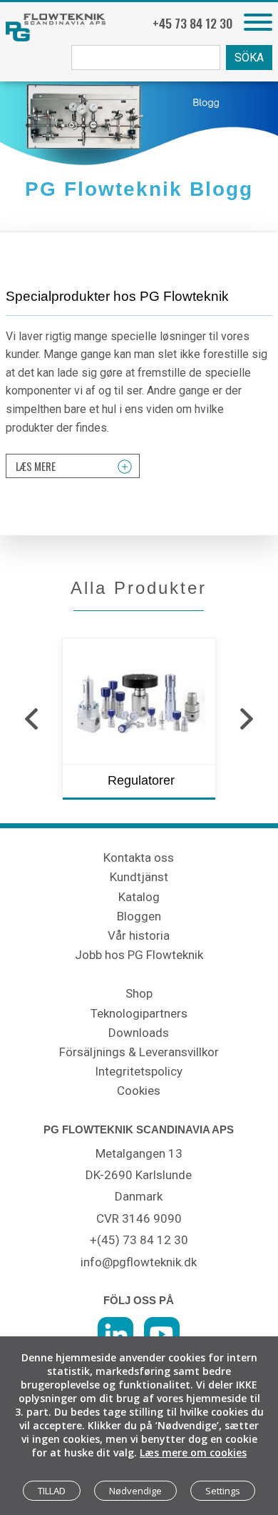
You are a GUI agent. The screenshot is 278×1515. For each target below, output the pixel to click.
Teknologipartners (139, 1013)
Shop (139, 993)
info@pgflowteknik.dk (139, 1262)
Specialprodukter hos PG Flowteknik (117, 296)
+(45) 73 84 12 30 (139, 1240)
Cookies (138, 1090)
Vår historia (139, 935)
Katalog (139, 897)
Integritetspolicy (138, 1071)
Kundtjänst (139, 877)
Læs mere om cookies (193, 1452)
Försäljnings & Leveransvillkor (139, 1052)
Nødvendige (135, 1490)
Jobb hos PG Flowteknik (139, 955)
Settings (222, 1490)
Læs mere (36, 466)
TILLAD (52, 1490)
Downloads (138, 1032)
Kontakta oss (138, 857)
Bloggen (139, 916)
